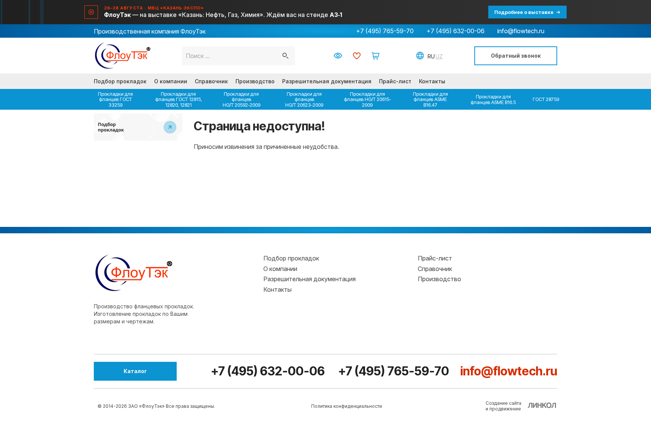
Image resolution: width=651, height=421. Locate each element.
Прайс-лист (395, 81)
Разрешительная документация (326, 81)
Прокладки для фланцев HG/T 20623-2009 (304, 99)
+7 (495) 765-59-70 (385, 31)
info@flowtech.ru (520, 31)
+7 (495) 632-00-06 (455, 31)
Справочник (211, 81)
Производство (255, 81)
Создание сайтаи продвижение (503, 406)
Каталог (135, 371)
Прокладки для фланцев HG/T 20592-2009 (241, 99)
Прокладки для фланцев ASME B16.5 (493, 99)
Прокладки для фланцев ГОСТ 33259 (115, 99)
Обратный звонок (516, 55)
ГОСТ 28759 (546, 99)
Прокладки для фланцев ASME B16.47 (430, 99)
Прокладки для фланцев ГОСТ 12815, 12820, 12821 (178, 99)
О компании (170, 81)
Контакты (432, 81)
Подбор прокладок (120, 81)
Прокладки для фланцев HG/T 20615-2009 (367, 99)
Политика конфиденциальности (346, 406)
